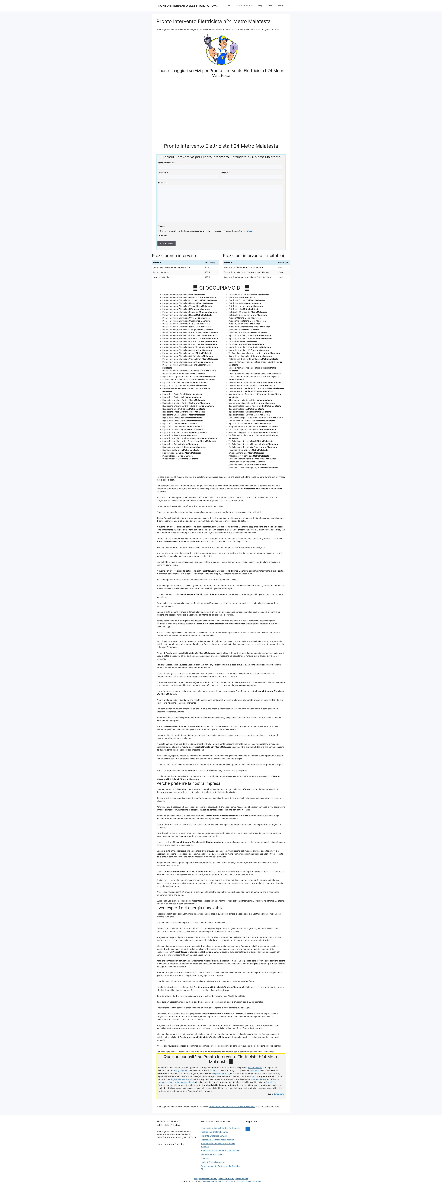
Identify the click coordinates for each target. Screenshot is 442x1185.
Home (229, 6)
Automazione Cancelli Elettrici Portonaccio (220, 1128)
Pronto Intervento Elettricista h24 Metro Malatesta (232, 1106)
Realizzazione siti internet (213, 1181)
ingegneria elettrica (180, 1079)
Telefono (162, 173)
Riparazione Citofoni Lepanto (214, 1132)
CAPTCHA (162, 235)
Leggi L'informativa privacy (205, 1179)
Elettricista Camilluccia (211, 1154)
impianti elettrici (255, 1067)
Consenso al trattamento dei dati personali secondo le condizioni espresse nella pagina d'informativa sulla (206, 231)
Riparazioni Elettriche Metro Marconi (217, 1140)
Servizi (269, 6)
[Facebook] (248, 1129)
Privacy (162, 226)
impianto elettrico (221, 1073)
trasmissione (260, 1079)
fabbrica (213, 1070)
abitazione (254, 1070)
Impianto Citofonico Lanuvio (214, 1136)
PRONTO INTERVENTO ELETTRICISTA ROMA (188, 5)
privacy (250, 231)
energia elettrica (181, 1070)
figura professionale (185, 1082)
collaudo (252, 1076)
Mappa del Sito (242, 1179)
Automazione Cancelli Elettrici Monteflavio (220, 1150)
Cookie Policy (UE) (226, 1179)
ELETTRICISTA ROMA (245, 6)
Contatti (280, 6)
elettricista (271, 1082)
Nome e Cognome (167, 163)
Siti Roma (257, 1181)
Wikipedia (279, 1094)
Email (224, 173)
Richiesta (163, 183)
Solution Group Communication (238, 1181)
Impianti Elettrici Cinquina (212, 1162)
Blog (260, 6)
